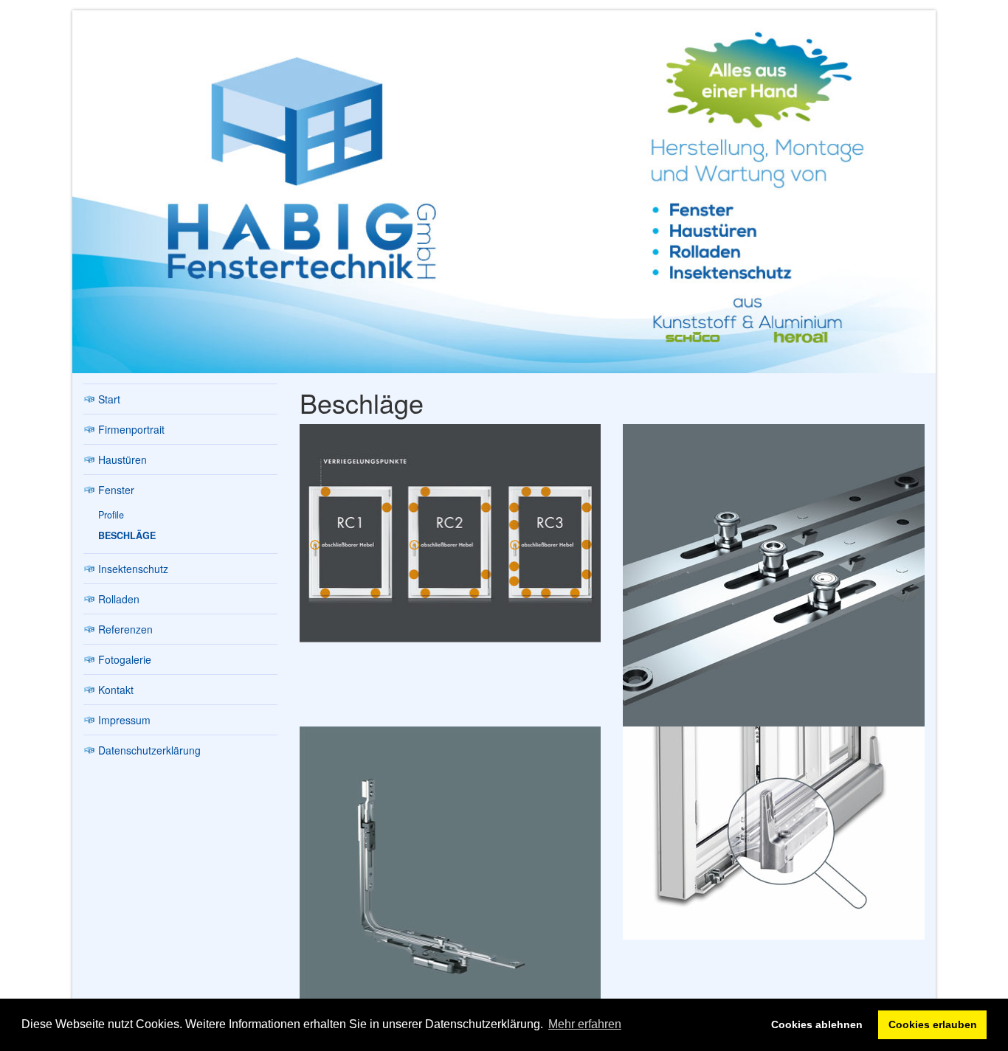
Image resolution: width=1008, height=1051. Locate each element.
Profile (111, 514)
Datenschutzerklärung (149, 750)
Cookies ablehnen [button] (817, 1024)
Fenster (116, 489)
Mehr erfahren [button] (584, 1024)
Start (109, 399)
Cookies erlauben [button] (932, 1024)
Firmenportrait (131, 429)
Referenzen (125, 629)
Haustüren (122, 459)
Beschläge (127, 535)
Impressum (124, 719)
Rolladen (118, 599)
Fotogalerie (124, 659)
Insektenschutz (133, 568)
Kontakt (116, 689)
